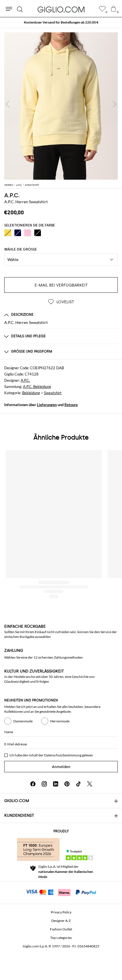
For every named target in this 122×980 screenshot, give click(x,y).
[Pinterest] (66, 783)
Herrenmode (60, 721)
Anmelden (61, 767)
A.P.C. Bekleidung (37, 386)
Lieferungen (47, 404)
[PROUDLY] (38, 849)
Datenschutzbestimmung (62, 755)
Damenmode (23, 721)
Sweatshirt (53, 393)
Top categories (61, 938)
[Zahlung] (61, 892)
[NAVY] (17, 232)
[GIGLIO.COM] (61, 9)
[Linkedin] (55, 783)
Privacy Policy (61, 912)
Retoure (71, 404)
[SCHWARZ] (37, 232)
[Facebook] (32, 783)
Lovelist (64, 302)
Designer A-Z (61, 921)
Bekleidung (31, 393)
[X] (89, 783)
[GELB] (7, 232)
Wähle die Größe (20, 249)
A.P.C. (12, 195)
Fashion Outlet (61, 929)
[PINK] (27, 232)
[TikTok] (78, 783)
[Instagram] (44, 783)
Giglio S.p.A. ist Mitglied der (65, 871)
